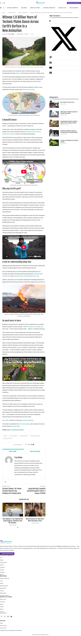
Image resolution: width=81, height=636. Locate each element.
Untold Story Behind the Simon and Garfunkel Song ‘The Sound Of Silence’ (69, 131)
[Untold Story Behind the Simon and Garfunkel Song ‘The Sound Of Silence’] (54, 133)
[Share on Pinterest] (50, 58)
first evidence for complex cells (34, 326)
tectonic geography (35, 435)
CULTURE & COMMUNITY (7, 555)
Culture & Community (12, 7)
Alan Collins (5, 420)
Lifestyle (2, 569)
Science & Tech (62, 7)
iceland (5, 435)
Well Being (24, 7)
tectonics (18, 73)
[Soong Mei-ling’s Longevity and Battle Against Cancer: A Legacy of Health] (54, 124)
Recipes (2, 590)
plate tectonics (13, 435)
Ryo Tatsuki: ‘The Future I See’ (67, 102)
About (1, 623)
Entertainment (3, 562)
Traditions (2, 572)
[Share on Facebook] (28, 444)
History (1, 604)
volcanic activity (7, 438)
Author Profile (12, 451)
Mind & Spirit (3, 588)
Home (3, 12)
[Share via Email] (33, 444)
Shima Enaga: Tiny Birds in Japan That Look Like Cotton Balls (68, 112)
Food (1, 580)
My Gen (1, 609)
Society (2, 611)
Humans (2, 606)
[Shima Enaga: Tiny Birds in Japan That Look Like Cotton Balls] (54, 114)
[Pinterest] (4, 3)
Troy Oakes (11, 34)
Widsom (2, 574)
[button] (4, 515)
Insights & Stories (35, 7)
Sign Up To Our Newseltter (74, 3)
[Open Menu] (0, 7)
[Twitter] (2, 3)
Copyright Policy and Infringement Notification (11, 630)
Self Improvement (4, 595)
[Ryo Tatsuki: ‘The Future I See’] (54, 105)
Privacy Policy (3, 625)
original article (16, 426)
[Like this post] (26, 444)
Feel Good (2, 601)
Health (1, 583)
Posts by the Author (35, 451)
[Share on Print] (50, 63)
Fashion (2, 564)
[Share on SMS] (50, 73)
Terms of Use (3, 628)
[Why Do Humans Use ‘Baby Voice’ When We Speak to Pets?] (35, 510)
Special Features (73, 7)
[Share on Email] (50, 68)
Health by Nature (4, 585)
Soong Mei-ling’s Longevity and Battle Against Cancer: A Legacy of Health (68, 122)
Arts (1, 557)
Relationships (3, 593)
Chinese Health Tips (4, 578)
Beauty (1, 560)
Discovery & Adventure (49, 7)
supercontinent (23, 435)
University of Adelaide (27, 420)
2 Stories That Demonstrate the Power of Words (69, 141)
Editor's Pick (3, 599)
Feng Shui (2, 567)
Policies (2, 620)
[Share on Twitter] (30, 444)
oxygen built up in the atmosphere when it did (26, 276)
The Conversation (24, 424)
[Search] (4, 8)
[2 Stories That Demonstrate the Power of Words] (54, 143)
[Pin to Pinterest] (31, 444)
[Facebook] (0, 3)
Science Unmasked (23, 12)
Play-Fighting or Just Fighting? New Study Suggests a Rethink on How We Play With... (13, 521)
